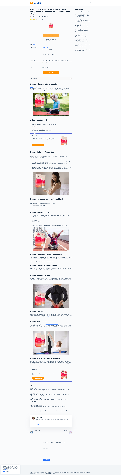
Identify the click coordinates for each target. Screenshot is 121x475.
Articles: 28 (37, 424)
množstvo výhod (52, 123)
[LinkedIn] (67, 411)
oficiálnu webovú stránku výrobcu (52, 324)
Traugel (31, 87)
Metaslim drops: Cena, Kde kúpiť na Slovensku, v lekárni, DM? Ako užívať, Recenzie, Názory (81, 24)
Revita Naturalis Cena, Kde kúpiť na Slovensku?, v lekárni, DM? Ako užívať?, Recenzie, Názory (82, 18)
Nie (7, 471)
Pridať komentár (46, 459)
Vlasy (75, 2)
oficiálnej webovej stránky (50, 316)
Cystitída (66, 2)
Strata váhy (47, 2)
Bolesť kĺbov (60, 2)
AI (84, 2)
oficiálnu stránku (64, 258)
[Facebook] (35, 411)
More (87, 2)
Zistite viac (6, 469)
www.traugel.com (45, 47)
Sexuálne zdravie (54, 2)
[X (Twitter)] (46, 411)
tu (65, 406)
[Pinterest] (56, 411)
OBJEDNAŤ (51, 35)
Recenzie (34, 44)
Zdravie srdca (80, 2)
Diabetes (70, 2)
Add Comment (46, 448)
